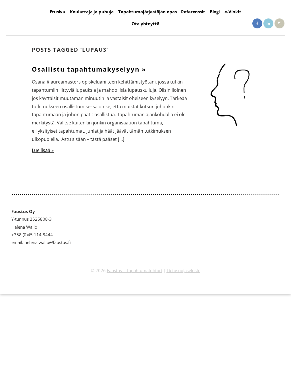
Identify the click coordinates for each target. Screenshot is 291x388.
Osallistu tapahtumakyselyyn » (89, 69)
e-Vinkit (233, 11)
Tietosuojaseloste (183, 270)
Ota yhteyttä (145, 23)
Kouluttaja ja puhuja (92, 11)
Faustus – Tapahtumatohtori (134, 270)
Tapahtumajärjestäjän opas (147, 11)
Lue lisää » (43, 150)
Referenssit (193, 11)
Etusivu (57, 11)
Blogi (215, 11)
